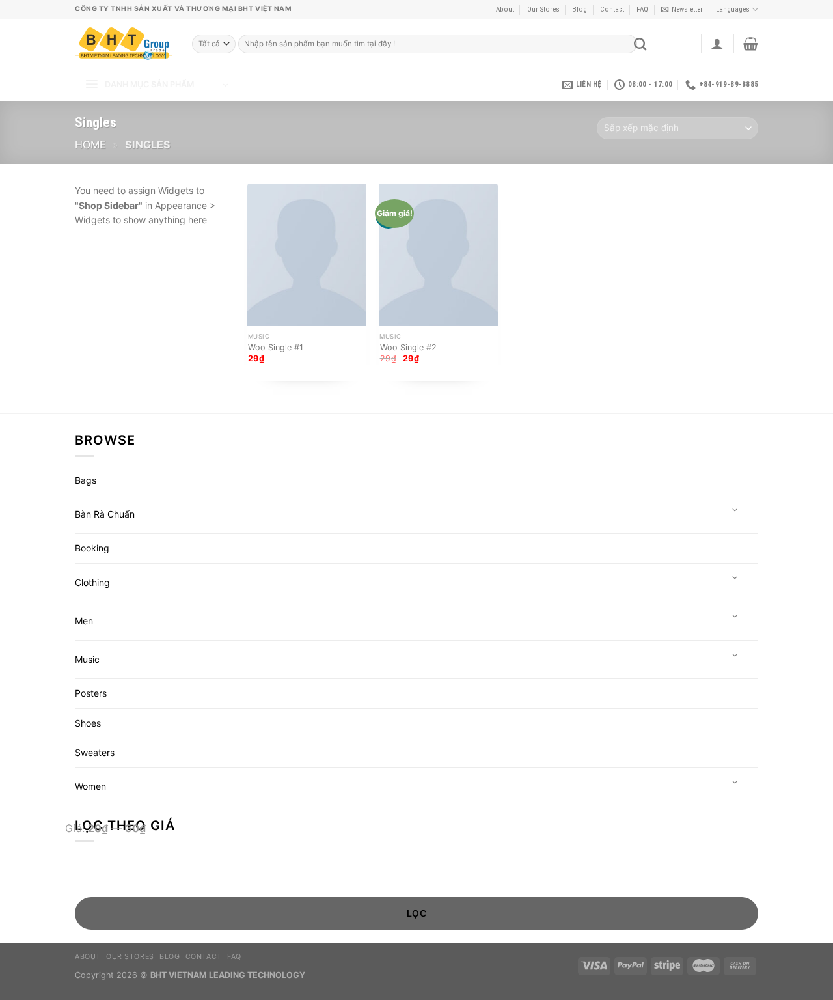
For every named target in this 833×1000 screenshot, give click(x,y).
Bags (85, 480)
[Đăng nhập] (717, 43)
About (505, 9)
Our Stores (543, 9)
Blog (579, 9)
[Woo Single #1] (306, 255)
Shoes (88, 723)
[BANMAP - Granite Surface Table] (123, 44)
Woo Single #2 (408, 347)
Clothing (92, 582)
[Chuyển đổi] (735, 510)
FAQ (642, 9)
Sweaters (95, 752)
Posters (91, 693)
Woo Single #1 (275, 347)
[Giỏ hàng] (750, 43)
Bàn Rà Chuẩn (105, 514)
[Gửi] (640, 43)
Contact (612, 9)
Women (90, 786)
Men (84, 620)
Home (90, 144)
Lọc (416, 913)
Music (87, 659)
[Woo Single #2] (438, 255)
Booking (92, 547)
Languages (733, 9)
